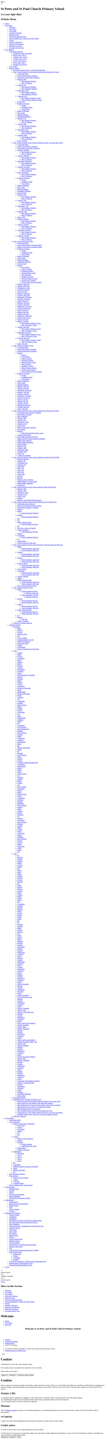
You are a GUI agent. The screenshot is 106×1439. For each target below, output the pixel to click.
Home (7, 24)
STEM (19, 645)
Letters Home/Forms (16, 1239)
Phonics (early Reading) (25, 1139)
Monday (20, 666)
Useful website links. (24, 435)
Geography (21, 535)
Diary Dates (13, 1232)
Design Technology (23, 748)
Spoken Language (23, 1150)
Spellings (20, 697)
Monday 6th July (22, 401)
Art (18, 521)
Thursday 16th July (23, 398)
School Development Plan (17, 37)
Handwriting (21, 692)
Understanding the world (25, 640)
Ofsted (11, 1192)
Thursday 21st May (23, 167)
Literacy (20, 632)
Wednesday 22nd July (24, 390)
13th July (25, 619)
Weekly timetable (23, 984)
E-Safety (12, 1211)
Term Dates (13, 1230)
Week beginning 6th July (30, 591)
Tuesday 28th (21, 124)
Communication (18, 1183)
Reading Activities (23, 104)
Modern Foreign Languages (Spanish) (25, 1166)
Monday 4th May (23, 219)
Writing (19, 1140)
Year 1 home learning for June (23, 241)
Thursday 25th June (23, 299)
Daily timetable (22, 416)
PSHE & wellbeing (23, 642)
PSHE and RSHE (19, 1170)
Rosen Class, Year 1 (19, 55)
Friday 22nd (21, 496)
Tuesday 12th (21, 200)
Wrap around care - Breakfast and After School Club (26, 1226)
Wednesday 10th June (24, 316)
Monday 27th (21, 118)
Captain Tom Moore (24, 455)
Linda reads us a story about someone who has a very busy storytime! (40, 1112)
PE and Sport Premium (16, 1194)
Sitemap (7, 1340)
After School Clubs (15, 1252)
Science (19, 604)
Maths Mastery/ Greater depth (27, 481)
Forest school (21, 541)
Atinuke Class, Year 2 (20, 57)
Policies (11, 1237)
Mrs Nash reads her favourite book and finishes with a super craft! (38, 1101)
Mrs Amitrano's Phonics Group (32, 100)
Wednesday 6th (22, 463)
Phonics (20, 265)
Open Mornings (14, 1224)
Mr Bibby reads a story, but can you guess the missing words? (37, 1114)
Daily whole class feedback (26, 1023)
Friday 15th (21, 217)
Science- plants (22, 563)
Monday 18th (21, 489)
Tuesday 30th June (23, 286)
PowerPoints (26, 267)
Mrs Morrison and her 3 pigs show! (28, 1109)
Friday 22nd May (23, 172)
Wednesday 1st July (23, 288)
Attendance (13, 1217)
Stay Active (21, 113)
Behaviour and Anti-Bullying (18, 1204)
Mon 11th (20, 468)
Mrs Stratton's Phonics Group (31, 98)
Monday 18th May (23, 150)
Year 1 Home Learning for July (23, 346)
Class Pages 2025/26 (16, 51)
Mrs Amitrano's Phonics (29, 89)
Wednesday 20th (22, 493)
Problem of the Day (32, 593)
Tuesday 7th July (22, 403)
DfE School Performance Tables (19, 1198)
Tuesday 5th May (23, 225)
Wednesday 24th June (24, 297)
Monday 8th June (23, 312)
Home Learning (14, 68)
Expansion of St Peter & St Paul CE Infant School (25, 1220)
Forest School (21, 193)
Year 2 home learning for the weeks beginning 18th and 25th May (34, 487)
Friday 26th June (22, 301)
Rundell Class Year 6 (20, 64)
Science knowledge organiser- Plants (29, 506)
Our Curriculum (14, 1122)
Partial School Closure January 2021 (21, 1263)
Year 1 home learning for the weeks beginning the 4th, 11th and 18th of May (38, 143)
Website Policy (10, 1343)
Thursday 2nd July (23, 290)
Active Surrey (21, 569)
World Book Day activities (26, 675)
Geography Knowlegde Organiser (28, 77)
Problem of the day (32, 597)
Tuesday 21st (21, 85)
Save (18, 1437)
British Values (13, 1206)
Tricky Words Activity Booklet (32, 282)
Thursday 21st (22, 494)
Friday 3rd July (22, 292)
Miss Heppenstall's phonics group (32, 433)
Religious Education (24, 688)
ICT (18, 539)
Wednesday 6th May (24, 230)
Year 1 (15, 651)
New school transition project (27, 586)
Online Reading (27, 1144)
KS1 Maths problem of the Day (27, 437)
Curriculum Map (22, 74)
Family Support (14, 1209)
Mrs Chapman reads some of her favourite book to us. (34, 1111)
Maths (19, 511)
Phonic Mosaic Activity (29, 368)
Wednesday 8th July (24, 405)
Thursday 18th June (23, 308)
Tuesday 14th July (23, 394)
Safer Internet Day (23, 729)
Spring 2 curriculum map (25, 1012)
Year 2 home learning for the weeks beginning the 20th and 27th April (36, 411)
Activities (16, 1181)
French (15, 1256)
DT (18, 526)
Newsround (21, 429)
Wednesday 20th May (24, 161)
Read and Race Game (29, 273)
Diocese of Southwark (16, 44)
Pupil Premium (14, 1189)
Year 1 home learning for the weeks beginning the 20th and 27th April (36, 72)
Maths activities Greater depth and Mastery (31, 439)
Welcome (12, 27)
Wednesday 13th (22, 206)
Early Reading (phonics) (17, 1174)
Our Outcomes (10, 1187)
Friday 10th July (22, 409)
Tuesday (20, 668)
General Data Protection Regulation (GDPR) (23, 1250)
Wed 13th (20, 472)
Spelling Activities (27, 277)
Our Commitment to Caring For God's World (24, 38)
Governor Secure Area (16, 48)
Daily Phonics (22, 733)
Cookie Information (11, 1341)
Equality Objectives (15, 42)
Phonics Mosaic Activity (29, 279)
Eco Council (13, 66)
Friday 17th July (22, 400)
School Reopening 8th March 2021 (20, 1265)
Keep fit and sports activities (26, 427)
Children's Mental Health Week (27, 763)
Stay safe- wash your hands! (26, 528)
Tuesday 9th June (23, 314)
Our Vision (8, 25)
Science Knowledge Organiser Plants (29, 245)
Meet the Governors (15, 46)
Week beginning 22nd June (30, 548)
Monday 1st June (23, 321)
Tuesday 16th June (23, 305)
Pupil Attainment (14, 1196)
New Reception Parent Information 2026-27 (23, 1222)
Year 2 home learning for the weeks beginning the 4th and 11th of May (36, 457)
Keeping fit (21, 485)
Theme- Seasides (22, 530)
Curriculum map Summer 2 (26, 504)
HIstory (19, 915)
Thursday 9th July (23, 407)
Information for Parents (12, 1213)
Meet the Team (14, 35)
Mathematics (17, 1152)
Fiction (24, 105)
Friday (19, 673)
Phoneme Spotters (27, 271)
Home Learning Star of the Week (28, 649)
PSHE (19, 749)
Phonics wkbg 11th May (25, 480)
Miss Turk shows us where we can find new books (34, 1107)
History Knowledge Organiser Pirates (29, 247)
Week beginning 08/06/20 (30, 513)
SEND (11, 40)
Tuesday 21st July (23, 388)
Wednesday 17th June (24, 306)
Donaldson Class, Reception (22, 53)
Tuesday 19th (21, 491)
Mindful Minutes (22, 115)
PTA (10, 1248)
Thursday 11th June (23, 318)
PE (18, 751)
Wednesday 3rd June (24, 333)
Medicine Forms (14, 1241)
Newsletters (13, 1233)
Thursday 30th (22, 135)
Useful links (21, 647)
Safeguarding (9, 1200)
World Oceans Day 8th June (26, 543)
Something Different (24, 117)
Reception (16, 627)
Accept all (12, 1375)
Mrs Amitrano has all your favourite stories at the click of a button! (39, 1105)
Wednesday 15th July (24, 396)
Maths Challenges (23, 111)
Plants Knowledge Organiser (26, 349)
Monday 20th (21, 79)
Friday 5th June (22, 344)
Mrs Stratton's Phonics (29, 81)
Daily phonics (21, 705)
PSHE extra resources (24, 440)
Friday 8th (20, 467)
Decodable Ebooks (19, 1098)
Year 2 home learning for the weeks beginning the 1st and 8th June (35, 502)
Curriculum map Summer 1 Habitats (29, 413)
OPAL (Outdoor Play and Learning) (21, 1185)
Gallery (15, 1179)
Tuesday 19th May (23, 156)
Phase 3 (24, 355)
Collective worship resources (22, 623)
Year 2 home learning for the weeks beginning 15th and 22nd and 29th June (38, 545)
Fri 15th (20, 476)
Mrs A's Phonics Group (29, 325)
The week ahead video (24, 997)
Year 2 (15, 854)
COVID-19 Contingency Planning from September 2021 (27, 1261)
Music (19, 660)
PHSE (19, 664)
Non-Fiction (26, 109)
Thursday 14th (22, 212)
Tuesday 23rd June (23, 295)
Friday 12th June (22, 319)
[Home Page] (1, 4)
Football (16, 1260)
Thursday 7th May (23, 236)
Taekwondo (17, 1254)
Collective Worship (15, 33)
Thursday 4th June (23, 338)
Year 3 (19, 1159)
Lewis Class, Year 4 (19, 61)
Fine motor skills (22, 643)
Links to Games (27, 269)
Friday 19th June (22, 310)
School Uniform (14, 1243)
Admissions (13, 1219)
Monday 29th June (23, 284)
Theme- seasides (22, 576)
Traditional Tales (27, 107)
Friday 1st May (22, 141)
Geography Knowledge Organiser (28, 148)
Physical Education (23, 694)
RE (18, 519)
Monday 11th (21, 195)
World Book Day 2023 (29, 1146)
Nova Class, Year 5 (19, 63)
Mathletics (20, 803)
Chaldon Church (14, 1228)
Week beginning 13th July (30, 595)
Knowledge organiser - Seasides (27, 507)
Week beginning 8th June (30, 524)
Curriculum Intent (15, 1120)
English (19, 515)
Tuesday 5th (21, 461)
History (19, 534)
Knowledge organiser (24, 414)
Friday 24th (21, 102)
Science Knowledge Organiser (27, 76)
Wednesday (21, 669)
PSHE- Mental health (24, 522)
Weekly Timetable (23, 1008)
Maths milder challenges (25, 442)
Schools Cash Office (16, 1246)
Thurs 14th (21, 474)
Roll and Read (26, 275)
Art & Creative (22, 638)
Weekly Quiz (21, 1010)
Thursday (20, 671)
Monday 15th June (23, 303)
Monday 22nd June (23, 293)
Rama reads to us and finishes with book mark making (35, 1103)
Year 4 (19, 1161)
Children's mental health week (27, 1042)
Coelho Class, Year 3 (20, 59)
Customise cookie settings (25, 1375)
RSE (10, 1207)
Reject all (4, 1375)
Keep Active (21, 258)
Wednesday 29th (22, 130)
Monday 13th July (23, 392)
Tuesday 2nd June (23, 327)
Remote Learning (14, 625)
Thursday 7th (21, 465)
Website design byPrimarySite (15, 1351)
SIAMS (11, 1191)
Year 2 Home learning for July (23, 588)
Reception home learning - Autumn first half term (29, 70)
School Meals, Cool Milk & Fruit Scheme (22, 1245)
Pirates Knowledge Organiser (27, 351)
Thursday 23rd (22, 96)
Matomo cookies (11, 1410)
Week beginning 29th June (30, 550)
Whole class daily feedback (26, 1057)
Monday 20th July (23, 386)
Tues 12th (20, 470)
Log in (7, 1267)
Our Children (9, 50)
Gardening (16, 1258)
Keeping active (22, 634)
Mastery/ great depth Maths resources (29, 500)
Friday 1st (20, 454)
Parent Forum (13, 1235)
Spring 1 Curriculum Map (25, 1083)
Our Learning (9, 1118)
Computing (21, 701)
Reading (20, 679)
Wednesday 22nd (23, 91)
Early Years (21, 1125)
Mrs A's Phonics (27, 83)
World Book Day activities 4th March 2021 (27, 1099)
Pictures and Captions (29, 280)
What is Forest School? (20, 1178)
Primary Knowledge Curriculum (23, 1124)
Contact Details (14, 1215)
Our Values (12, 31)
